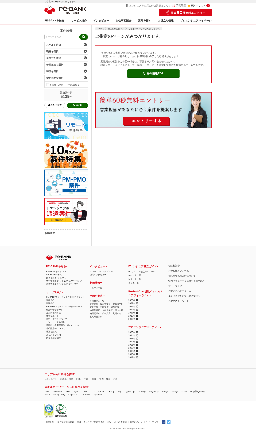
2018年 (131, 313)
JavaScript (57, 391)
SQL (120, 391)
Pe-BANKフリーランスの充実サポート (64, 306)
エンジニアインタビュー (101, 271)
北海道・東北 (66, 379)
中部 (86, 379)
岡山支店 (119, 310)
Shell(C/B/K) (59, 394)
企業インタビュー (98, 274)
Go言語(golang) (197, 391)
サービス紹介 (79, 20)
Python (77, 391)
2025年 (131, 332)
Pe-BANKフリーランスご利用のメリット (65, 297)
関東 (78, 379)
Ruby (111, 391)
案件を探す (144, 20)
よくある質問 (120, 422)
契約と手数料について (56, 319)
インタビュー (101, 20)
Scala (47, 394)
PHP (68, 391)
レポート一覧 (134, 279)
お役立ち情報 (166, 20)
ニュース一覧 (96, 287)
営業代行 (50, 300)
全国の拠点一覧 (97, 301)
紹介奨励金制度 (53, 338)
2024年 (131, 335)
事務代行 (50, 303)
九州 (115, 379)
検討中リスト (200, 5)
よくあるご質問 (53, 335)
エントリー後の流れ (55, 322)
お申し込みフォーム (178, 270)
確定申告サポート (54, 309)
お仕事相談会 (123, 20)
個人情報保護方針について (182, 275)
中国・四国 (104, 379)
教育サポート (52, 316)
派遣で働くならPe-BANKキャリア (62, 284)
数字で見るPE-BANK (56, 278)
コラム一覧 (133, 283)
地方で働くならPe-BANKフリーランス (64, 281)
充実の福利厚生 (53, 313)
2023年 (131, 300)
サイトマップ (175, 286)
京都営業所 (107, 310)
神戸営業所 (95, 310)
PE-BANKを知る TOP (56, 271)
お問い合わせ (136, 422)
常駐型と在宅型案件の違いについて (63, 325)
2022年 (131, 303)
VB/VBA (87, 394)
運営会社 (50, 422)
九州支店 (117, 313)
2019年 (131, 310)
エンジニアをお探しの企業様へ (184, 296)
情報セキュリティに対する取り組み (186, 280)
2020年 (131, 348)
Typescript (130, 391)
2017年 (131, 316)
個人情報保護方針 (65, 422)
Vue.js (165, 391)
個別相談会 (174, 265)
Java (46, 391)
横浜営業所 (105, 304)
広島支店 (106, 313)
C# (93, 391)
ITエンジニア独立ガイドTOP (141, 271)
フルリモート (50, 379)
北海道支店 (118, 304)
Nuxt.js (175, 391)
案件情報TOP (155, 73)
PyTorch (98, 394)
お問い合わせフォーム (179, 291)
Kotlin (184, 391)
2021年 (131, 306)
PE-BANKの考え (54, 274)
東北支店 (94, 307)
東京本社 (94, 304)
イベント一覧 (134, 275)
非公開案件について (55, 328)
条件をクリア (55, 105)
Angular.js (154, 391)
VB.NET (102, 391)
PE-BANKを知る (54, 20)
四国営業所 (95, 313)
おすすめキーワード (178, 301)
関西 (94, 379)
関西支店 (115, 307)
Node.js (142, 391)
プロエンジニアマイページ (196, 20)
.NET (86, 391)
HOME (101, 29)
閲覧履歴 (181, 5)
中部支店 (104, 307)
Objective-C (74, 394)
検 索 (79, 105)
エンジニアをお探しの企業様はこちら (150, 5)
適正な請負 (51, 331)
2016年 (131, 319)
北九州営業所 (96, 316)
